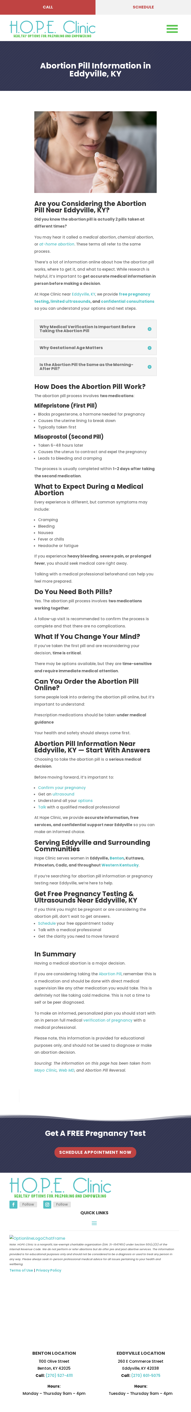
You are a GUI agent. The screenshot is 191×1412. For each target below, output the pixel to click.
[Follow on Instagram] (47, 1205)
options (85, 800)
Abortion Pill (110, 974)
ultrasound (63, 794)
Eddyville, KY (85, 210)
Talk (42, 807)
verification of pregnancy (107, 1020)
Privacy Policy (48, 1270)
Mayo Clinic (45, 1070)
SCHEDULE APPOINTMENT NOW (95, 1152)
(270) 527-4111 (59, 1375)
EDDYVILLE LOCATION (141, 1353)
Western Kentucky (120, 865)
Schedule (47, 923)
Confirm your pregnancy (62, 787)
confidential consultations (127, 301)
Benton (117, 858)
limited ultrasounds (70, 301)
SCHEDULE (143, 7)
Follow (28, 1204)
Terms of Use (21, 1270)
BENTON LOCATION (54, 1353)
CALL (48, 7)
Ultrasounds (55, 900)
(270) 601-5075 (145, 1375)
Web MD (66, 1070)
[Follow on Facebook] (13, 1205)
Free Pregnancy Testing (87, 893)
